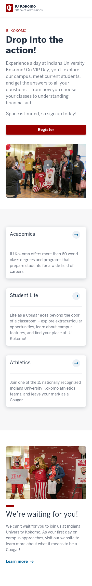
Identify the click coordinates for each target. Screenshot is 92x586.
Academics (22, 234)
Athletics (20, 362)
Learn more (17, 561)
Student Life (24, 295)
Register (46, 129)
